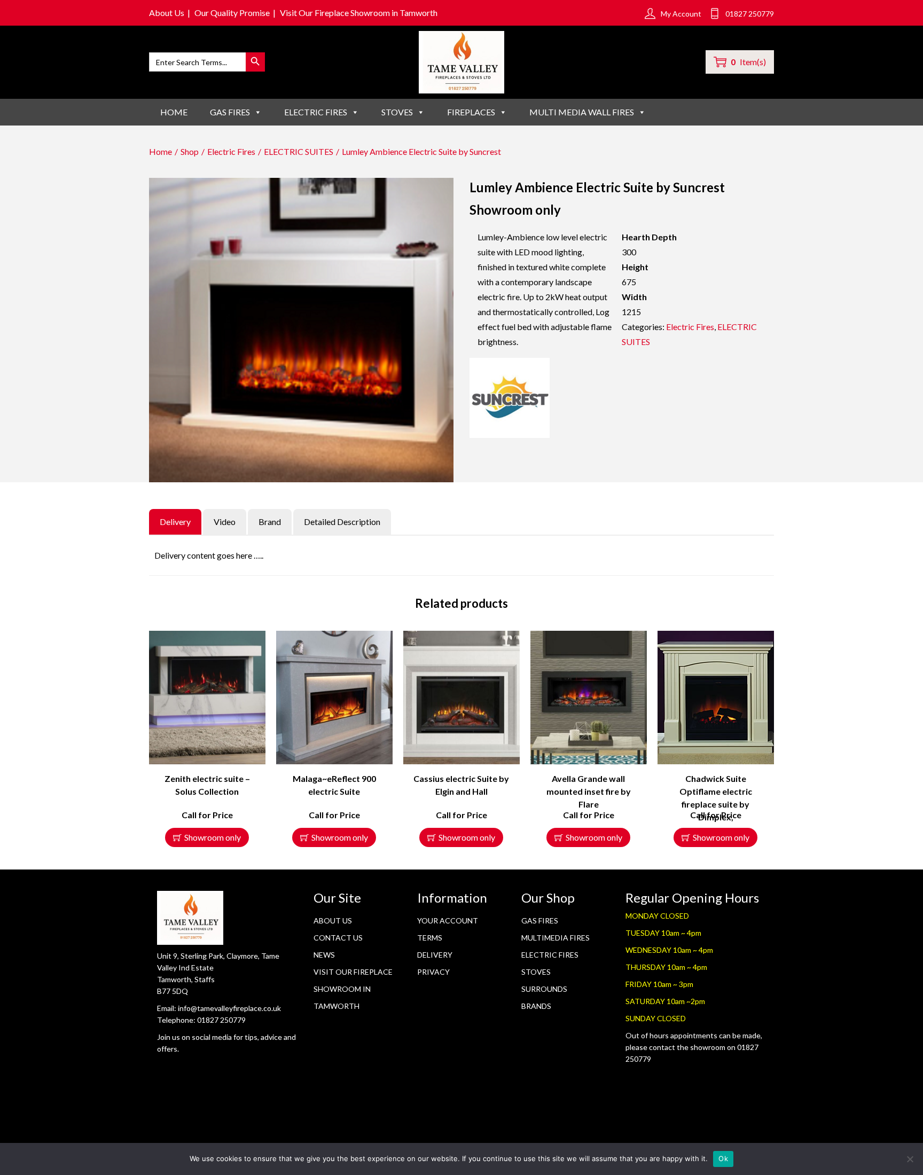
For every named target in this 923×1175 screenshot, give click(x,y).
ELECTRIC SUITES (298, 151)
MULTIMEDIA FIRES (555, 937)
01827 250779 (221, 1019)
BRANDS (536, 1005)
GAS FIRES (230, 112)
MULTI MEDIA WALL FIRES (581, 112)
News (324, 954)
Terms (429, 937)
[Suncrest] (510, 398)
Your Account (447, 920)
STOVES (397, 112)
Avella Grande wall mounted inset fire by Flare (588, 791)
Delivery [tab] (175, 521)
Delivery (434, 954)
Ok (723, 1158)
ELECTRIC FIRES (315, 112)
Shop (190, 151)
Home (173, 112)
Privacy (433, 971)
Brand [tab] (270, 521)
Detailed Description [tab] (342, 521)
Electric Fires (231, 151)
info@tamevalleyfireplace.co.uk (229, 1008)
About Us (166, 12)
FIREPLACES (471, 112)
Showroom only (212, 837)
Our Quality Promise (232, 12)
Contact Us (338, 937)
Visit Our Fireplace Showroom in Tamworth (358, 12)
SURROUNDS (544, 988)
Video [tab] (225, 521)
